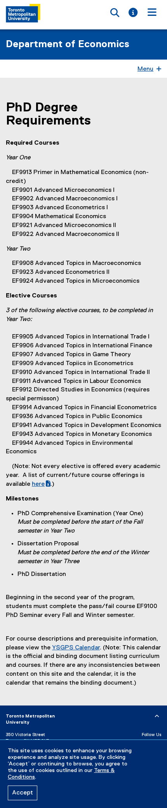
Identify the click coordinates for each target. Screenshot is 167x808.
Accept (22, 793)
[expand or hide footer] (157, 716)
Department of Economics (67, 44)
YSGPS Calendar (76, 648)
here (41, 484)
